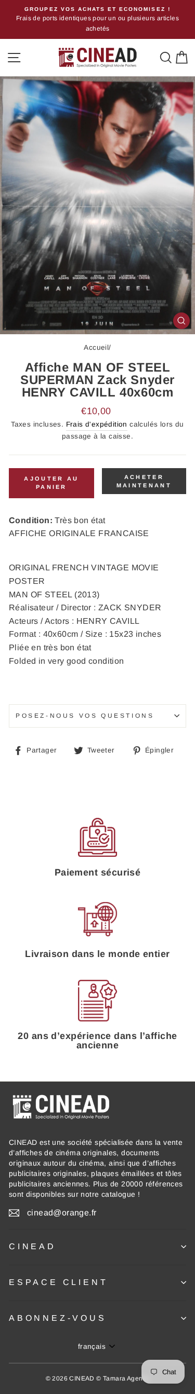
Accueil (96, 347)
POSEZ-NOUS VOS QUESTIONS (85, 715)
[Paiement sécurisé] (97, 837)
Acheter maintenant (144, 481)
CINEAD (32, 1246)
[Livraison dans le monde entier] (97, 919)
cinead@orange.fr (61, 1212)
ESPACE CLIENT (58, 1282)
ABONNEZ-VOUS (58, 1318)
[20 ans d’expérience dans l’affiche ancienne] (97, 1000)
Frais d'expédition (96, 424)
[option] (97, 19)
